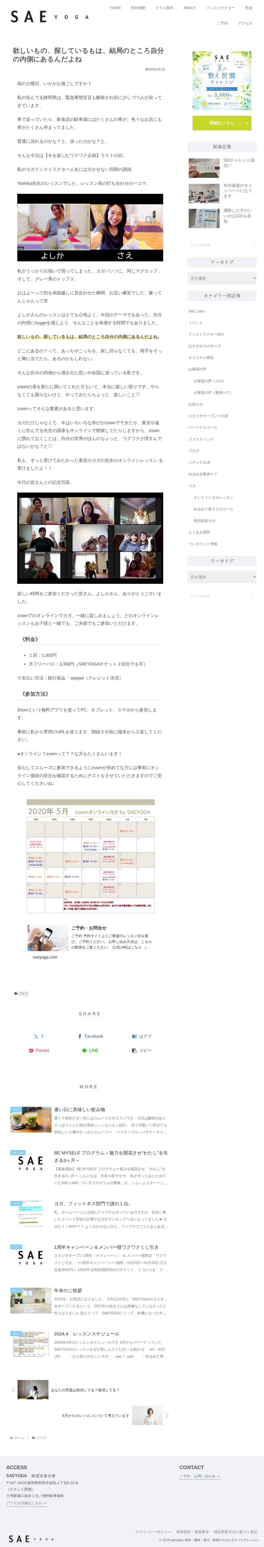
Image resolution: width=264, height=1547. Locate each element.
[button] (142, 1051)
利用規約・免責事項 (192, 1532)
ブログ (23, 993)
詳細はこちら (222, 123)
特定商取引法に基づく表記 (235, 1532)
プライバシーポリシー (153, 1532)
